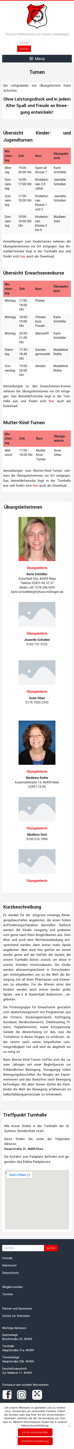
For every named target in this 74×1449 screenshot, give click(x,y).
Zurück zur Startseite (16, 1316)
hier (22, 256)
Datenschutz (10, 1273)
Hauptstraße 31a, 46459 (18, 1350)
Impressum (9, 1265)
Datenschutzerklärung (35, 1441)
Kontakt (7, 1258)
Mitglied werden (12, 1287)
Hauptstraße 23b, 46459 (18, 1361)
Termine (7, 1294)
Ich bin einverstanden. (35, 1432)
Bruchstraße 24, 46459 (17, 1339)
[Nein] (69, 1426)
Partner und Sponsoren (17, 1309)
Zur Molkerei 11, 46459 (17, 1373)
